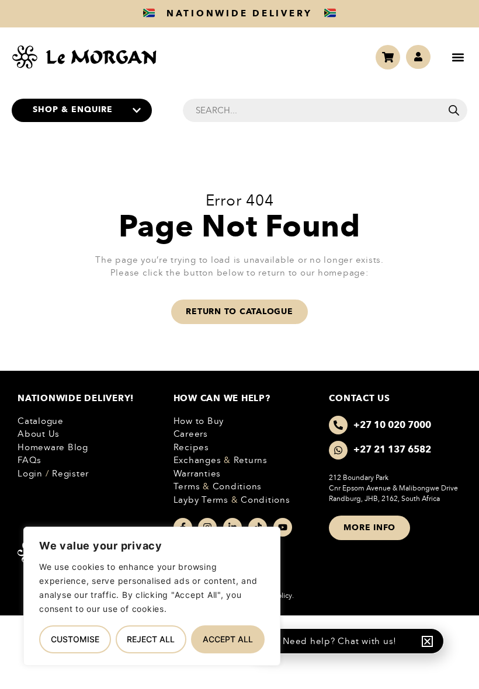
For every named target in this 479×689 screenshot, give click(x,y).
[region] (151, 596)
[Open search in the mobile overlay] (325, 110)
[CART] (388, 57)
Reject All (151, 639)
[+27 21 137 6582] (338, 450)
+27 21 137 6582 (392, 449)
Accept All (228, 639)
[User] (418, 57)
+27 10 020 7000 (392, 424)
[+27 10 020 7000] (338, 425)
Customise (75, 639)
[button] (457, 57)
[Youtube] (282, 527)
